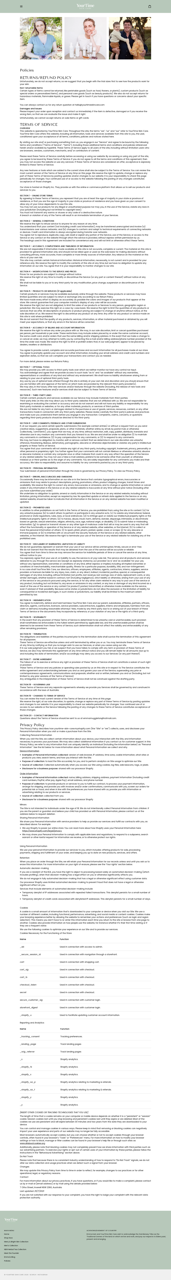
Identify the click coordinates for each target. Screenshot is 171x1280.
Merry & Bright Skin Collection (16, 1242)
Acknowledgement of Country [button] (102, 1230)
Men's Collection (11, 1245)
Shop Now (8, 1238)
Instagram (42, 1275)
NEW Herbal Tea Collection (15, 1249)
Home (6, 1234)
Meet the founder (11, 1253)
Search (33, 1275)
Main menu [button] (9, 1230)
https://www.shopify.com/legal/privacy (42, 830)
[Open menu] (23, 6)
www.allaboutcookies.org (32, 1143)
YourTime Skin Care (15, 1275)
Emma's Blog (9, 1257)
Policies (7, 1261)
